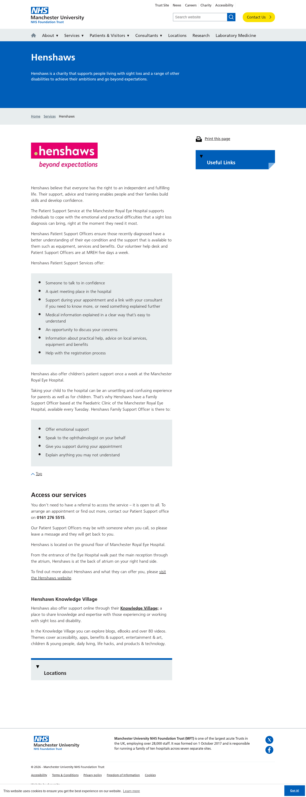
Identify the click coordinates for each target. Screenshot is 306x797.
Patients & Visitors (107, 35)
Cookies (150, 775)
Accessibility (224, 5)
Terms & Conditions (65, 775)
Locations (177, 35)
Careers (191, 5)
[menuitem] (35, 35)
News (177, 5)
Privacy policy (92, 775)
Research (201, 35)
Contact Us (256, 17)
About (48, 35)
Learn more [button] (131, 791)
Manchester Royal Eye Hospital (57, 15)
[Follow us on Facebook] (269, 750)
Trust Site (162, 5)
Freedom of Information (123, 775)
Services (72, 35)
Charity (205, 5)
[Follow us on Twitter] (269, 740)
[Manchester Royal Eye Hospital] (35, 35)
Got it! (294, 790)
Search (231, 17)
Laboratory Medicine (236, 35)
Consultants (146, 35)
